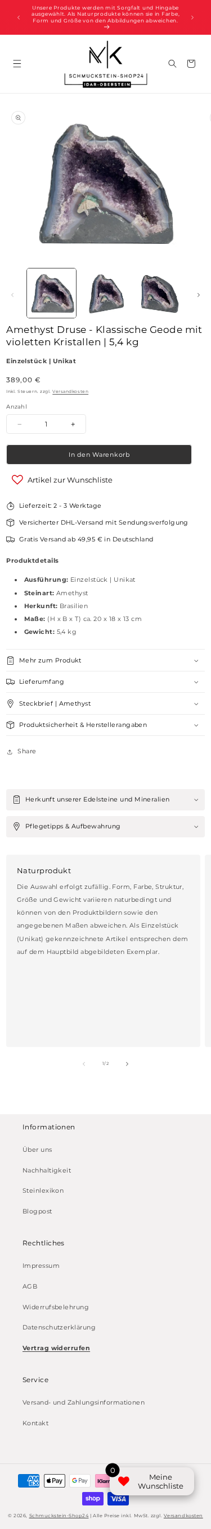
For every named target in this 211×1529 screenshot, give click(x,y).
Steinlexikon (43, 1190)
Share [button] (26, 751)
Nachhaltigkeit (47, 1170)
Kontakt (35, 1423)
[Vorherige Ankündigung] (18, 17)
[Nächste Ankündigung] (192, 17)
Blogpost (37, 1211)
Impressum (41, 1265)
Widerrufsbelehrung (56, 1307)
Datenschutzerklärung (59, 1327)
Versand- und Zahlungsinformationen (84, 1402)
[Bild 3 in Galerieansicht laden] (158, 293)
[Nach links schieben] (12, 295)
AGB (30, 1286)
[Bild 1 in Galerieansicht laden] (52, 293)
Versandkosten (70, 391)
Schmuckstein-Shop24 (59, 1515)
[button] (17, 63)
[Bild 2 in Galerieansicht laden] (105, 293)
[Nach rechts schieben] (198, 295)
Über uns (37, 1149)
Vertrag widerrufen (56, 1348)
